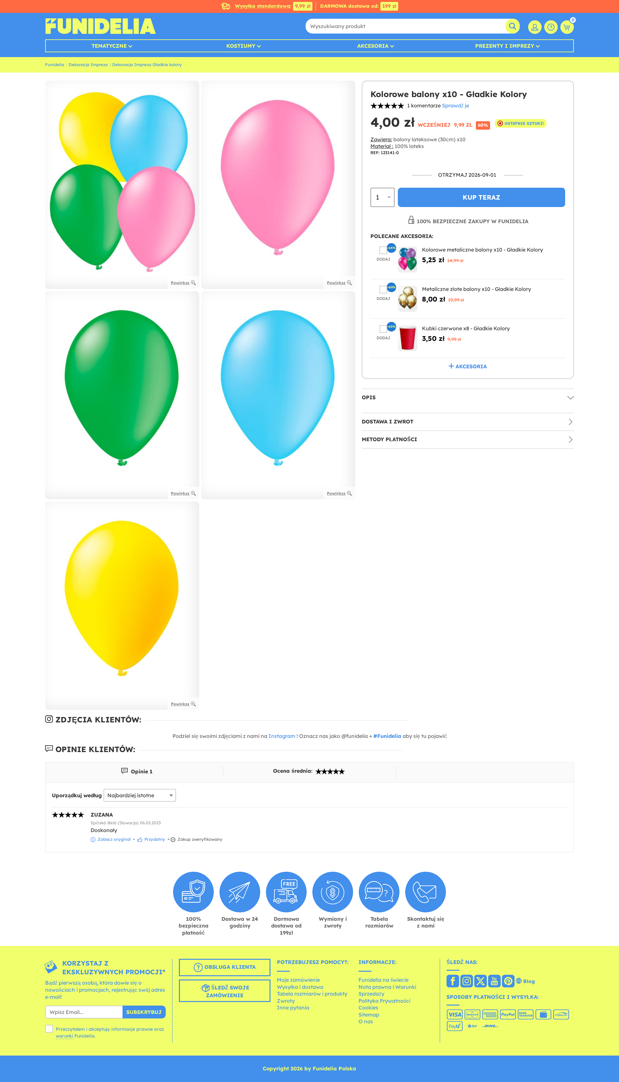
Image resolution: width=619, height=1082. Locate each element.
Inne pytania (293, 1007)
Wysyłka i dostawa (300, 987)
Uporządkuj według (77, 795)
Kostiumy (240, 45)
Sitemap (369, 1014)
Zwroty (286, 1001)
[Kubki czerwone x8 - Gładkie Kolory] (407, 338)
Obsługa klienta (229, 967)
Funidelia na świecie (383, 980)
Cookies (368, 1007)
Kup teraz (481, 197)
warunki (64, 1036)
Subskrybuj (144, 1012)
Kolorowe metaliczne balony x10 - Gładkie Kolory (482, 249)
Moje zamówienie (298, 980)
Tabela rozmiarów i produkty (312, 993)
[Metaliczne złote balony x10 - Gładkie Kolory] (407, 299)
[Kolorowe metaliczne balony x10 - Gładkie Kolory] (407, 259)
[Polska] (453, 982)
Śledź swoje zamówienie (227, 992)
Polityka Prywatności (384, 1001)
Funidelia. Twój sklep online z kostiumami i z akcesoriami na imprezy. (100, 26)
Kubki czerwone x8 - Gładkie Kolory (466, 328)
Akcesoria (372, 45)
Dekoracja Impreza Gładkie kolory (147, 64)
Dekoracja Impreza (88, 64)
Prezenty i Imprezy (504, 45)
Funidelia (54, 64)
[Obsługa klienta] (551, 27)
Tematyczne (109, 45)
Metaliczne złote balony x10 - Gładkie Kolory (476, 289)
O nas (366, 1021)
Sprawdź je (455, 105)
